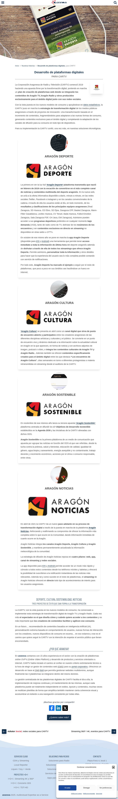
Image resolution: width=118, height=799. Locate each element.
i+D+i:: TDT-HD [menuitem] (21, 787)
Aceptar (67, 788)
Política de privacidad (89, 793)
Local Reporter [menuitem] (21, 765)
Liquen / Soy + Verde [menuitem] (21, 769)
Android (45, 241)
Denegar (86, 788)
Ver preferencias (105, 788)
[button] (113, 767)
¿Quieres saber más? (59, 717)
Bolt (42, 670)
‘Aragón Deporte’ (54, 185)
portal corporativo (80, 667)
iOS (37, 241)
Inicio (17, 66)
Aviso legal (99, 793)
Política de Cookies (76, 793)
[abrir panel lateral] (3, 2)
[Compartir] (52, 708)
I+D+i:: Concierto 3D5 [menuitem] (21, 783)
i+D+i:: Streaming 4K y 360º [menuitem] (21, 779)
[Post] (65, 708)
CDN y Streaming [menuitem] (21, 760)
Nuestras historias (28, 66)
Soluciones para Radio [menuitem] (59, 760)
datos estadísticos (91, 105)
